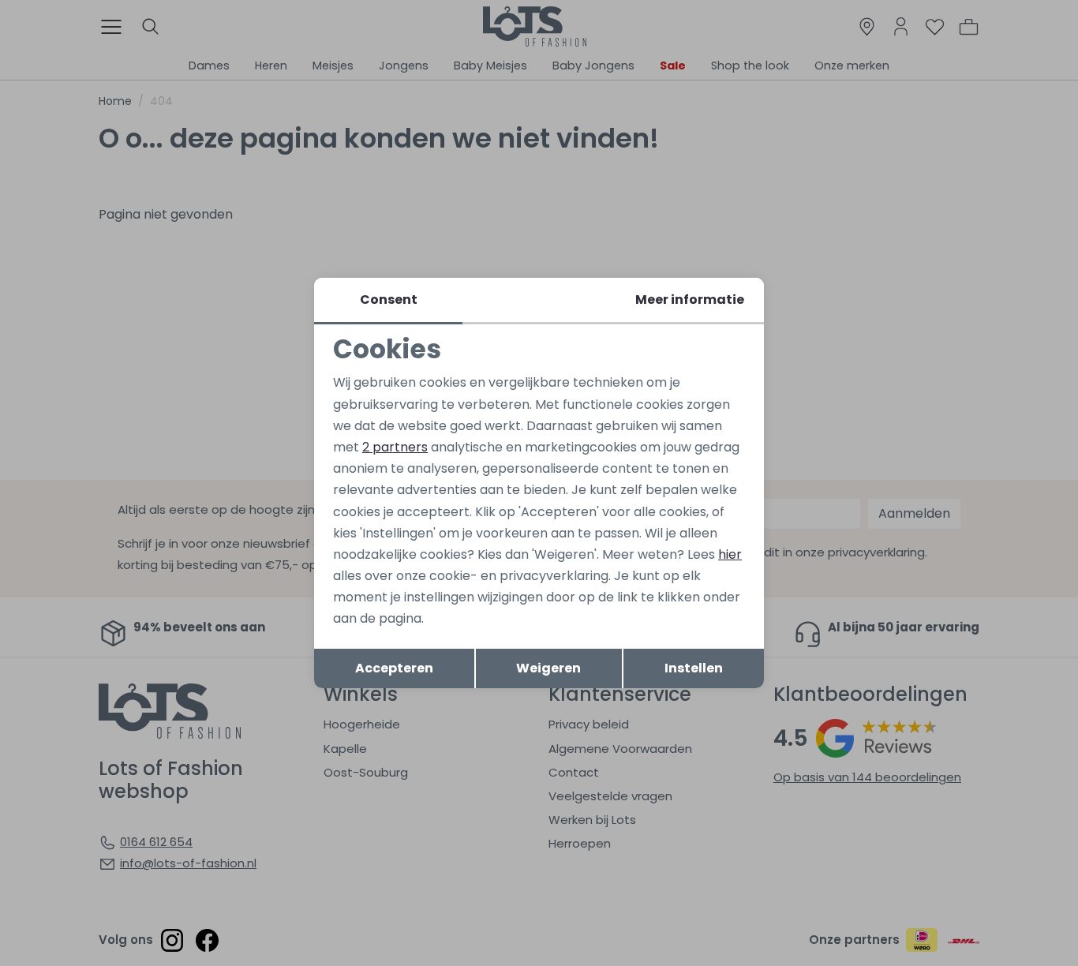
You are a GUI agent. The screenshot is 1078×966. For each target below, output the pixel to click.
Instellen (693, 668)
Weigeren (548, 668)
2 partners (395, 447)
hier (730, 554)
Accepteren (394, 668)
